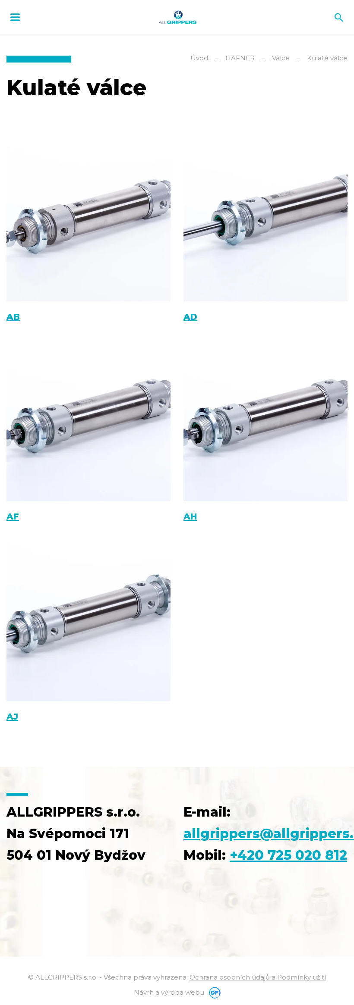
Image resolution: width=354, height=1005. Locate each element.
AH (190, 516)
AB (13, 317)
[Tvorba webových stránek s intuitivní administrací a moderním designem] (213, 992)
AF (12, 516)
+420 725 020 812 (288, 855)
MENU (15, 17)
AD (190, 317)
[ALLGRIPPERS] (177, 17)
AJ (12, 716)
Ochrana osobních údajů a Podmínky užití (258, 977)
